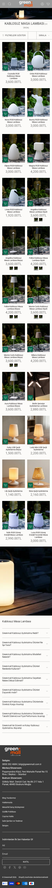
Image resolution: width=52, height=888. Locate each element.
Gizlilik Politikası (9, 812)
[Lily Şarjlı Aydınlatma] (13, 473)
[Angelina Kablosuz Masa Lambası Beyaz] (13, 240)
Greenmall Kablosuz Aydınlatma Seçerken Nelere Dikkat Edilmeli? (21, 679)
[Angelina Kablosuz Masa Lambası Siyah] (38, 192)
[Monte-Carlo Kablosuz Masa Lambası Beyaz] (13, 337)
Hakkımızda (7, 802)
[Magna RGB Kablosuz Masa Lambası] (38, 148)
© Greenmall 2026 (9, 877)
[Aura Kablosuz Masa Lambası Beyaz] (13, 386)
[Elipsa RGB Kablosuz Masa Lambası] (13, 148)
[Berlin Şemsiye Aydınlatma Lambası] (38, 386)
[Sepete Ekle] (5, 67)
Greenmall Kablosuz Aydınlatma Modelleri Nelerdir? (21, 655)
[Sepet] (48, 4)
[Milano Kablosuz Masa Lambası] (38, 337)
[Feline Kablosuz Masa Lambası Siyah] (38, 240)
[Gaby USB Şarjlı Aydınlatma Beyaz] (13, 430)
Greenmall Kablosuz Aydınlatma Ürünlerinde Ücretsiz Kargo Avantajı (22, 703)
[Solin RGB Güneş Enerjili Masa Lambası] (13, 515)
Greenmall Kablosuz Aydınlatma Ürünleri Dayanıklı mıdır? (21, 691)
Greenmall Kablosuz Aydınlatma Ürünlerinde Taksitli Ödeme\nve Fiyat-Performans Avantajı (23, 714)
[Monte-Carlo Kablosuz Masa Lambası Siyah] (38, 289)
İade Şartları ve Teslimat (12, 821)
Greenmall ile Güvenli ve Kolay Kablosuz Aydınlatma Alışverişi (20, 726)
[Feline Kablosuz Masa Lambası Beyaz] (13, 289)
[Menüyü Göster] (3, 4)
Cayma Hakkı (8, 816)
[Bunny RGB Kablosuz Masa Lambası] (38, 102)
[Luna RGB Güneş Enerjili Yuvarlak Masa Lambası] (38, 515)
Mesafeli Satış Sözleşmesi (13, 807)
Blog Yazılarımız (9, 798)
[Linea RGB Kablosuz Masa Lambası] (13, 192)
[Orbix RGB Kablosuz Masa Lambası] (38, 56)
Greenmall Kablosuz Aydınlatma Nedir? (20, 633)
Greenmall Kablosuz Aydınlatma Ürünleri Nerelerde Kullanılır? (21, 667)
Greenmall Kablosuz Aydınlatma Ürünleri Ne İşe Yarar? (22, 643)
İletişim (5, 826)
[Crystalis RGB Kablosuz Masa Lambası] (13, 56)
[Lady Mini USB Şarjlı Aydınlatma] (38, 430)
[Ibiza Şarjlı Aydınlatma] (38, 473)
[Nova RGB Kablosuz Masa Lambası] (13, 102)
